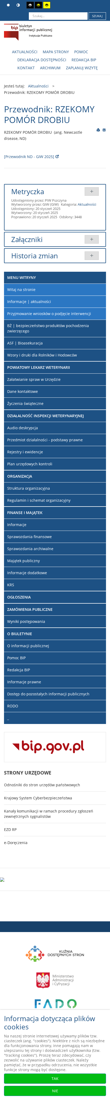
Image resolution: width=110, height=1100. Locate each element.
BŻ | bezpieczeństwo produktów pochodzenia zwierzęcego (48, 328)
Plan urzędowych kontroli (29, 463)
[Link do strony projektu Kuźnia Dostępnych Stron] (55, 952)
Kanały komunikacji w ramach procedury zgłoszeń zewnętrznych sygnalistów (48, 813)
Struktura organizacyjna (28, 488)
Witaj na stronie (21, 289)
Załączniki (27, 239)
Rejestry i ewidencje (25, 451)
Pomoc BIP (16, 657)
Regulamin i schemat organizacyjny (38, 500)
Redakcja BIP (18, 669)
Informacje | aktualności (29, 301)
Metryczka (27, 191)
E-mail (104, 130)
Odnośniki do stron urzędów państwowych (42, 784)
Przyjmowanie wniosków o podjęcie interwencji (49, 313)
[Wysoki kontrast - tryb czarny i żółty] (38, 5)
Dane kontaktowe (22, 391)
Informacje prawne (24, 681)
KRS (10, 584)
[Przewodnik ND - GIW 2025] (29, 156)
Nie (55, 1090)
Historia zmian (34, 255)
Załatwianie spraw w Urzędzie (34, 379)
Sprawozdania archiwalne (30, 548)
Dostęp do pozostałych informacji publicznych (48, 693)
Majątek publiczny (23, 560)
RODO (12, 705)
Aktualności (87, 204)
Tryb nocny (19, 5)
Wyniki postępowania (26, 621)
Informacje (16, 524)
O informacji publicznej (28, 645)
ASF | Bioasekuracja (25, 343)
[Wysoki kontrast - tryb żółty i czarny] (46, 5)
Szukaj (97, 16)
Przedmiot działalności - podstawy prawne (45, 439)
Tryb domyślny (9, 5)
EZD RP (10, 829)
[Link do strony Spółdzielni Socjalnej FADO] (55, 1006)
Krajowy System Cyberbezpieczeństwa (38, 797)
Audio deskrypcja (22, 427)
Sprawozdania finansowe (29, 536)
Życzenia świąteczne (25, 403)
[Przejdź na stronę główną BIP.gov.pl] (48, 746)
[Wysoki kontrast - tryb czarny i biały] (30, 5)
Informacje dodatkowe (27, 572)
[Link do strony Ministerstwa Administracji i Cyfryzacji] (55, 979)
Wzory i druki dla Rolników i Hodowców (42, 355)
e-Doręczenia (16, 842)
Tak (55, 1078)
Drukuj (98, 130)
